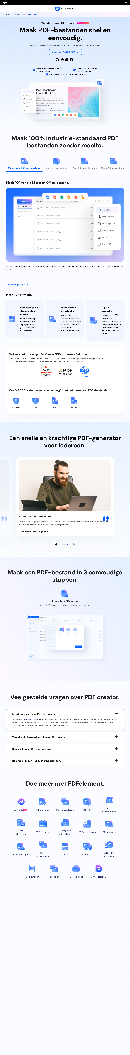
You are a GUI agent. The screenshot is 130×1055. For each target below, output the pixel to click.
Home (8, 14)
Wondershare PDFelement (31, 719)
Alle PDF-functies (20, 14)
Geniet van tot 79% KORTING (65, 52)
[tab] (24, 164)
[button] (56, 544)
